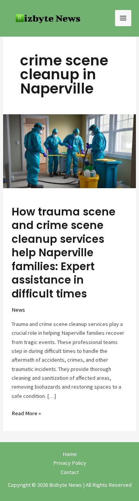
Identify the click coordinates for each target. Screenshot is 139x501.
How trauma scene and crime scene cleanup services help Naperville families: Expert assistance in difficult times (63, 252)
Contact (70, 472)
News (18, 309)
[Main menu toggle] (123, 18)
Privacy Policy (69, 462)
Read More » (26, 413)
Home (70, 454)
